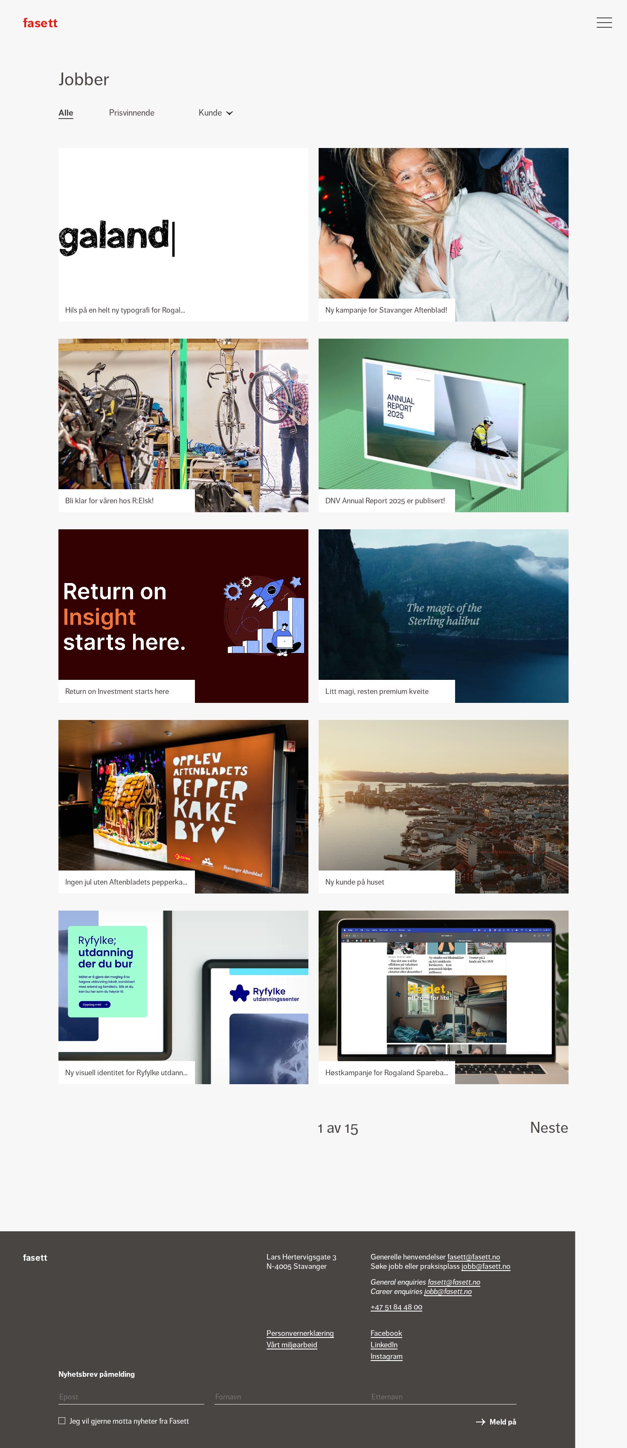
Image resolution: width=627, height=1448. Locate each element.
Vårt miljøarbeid (292, 1344)
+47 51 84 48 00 (396, 1307)
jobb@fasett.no (486, 1266)
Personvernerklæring (300, 1333)
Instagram (387, 1356)
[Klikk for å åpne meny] (604, 22)
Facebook (386, 1333)
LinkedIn (384, 1344)
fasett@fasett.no (473, 1257)
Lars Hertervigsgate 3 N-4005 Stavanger (302, 1261)
